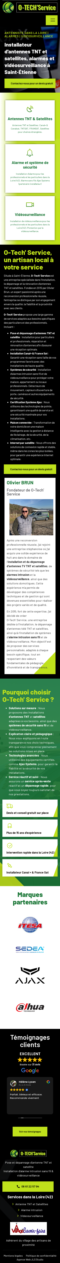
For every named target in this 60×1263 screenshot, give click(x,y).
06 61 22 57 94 (30, 1186)
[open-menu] (52, 20)
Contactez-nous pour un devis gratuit (32, 83)
